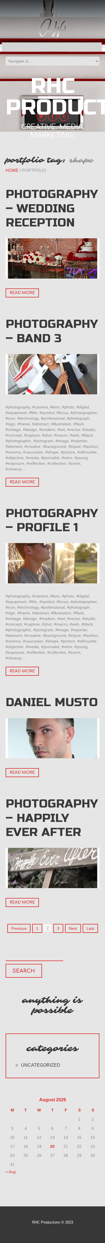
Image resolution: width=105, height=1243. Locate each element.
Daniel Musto (52, 702)
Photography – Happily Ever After (52, 818)
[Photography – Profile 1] (52, 563)
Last (90, 928)
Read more (22, 293)
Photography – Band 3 (52, 331)
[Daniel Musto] (52, 738)
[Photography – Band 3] (52, 374)
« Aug (11, 1171)
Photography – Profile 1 (52, 520)
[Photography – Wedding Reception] (52, 258)
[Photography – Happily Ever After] (52, 868)
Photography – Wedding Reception (52, 208)
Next (73, 928)
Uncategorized (40, 1065)
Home (12, 170)
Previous (19, 928)
